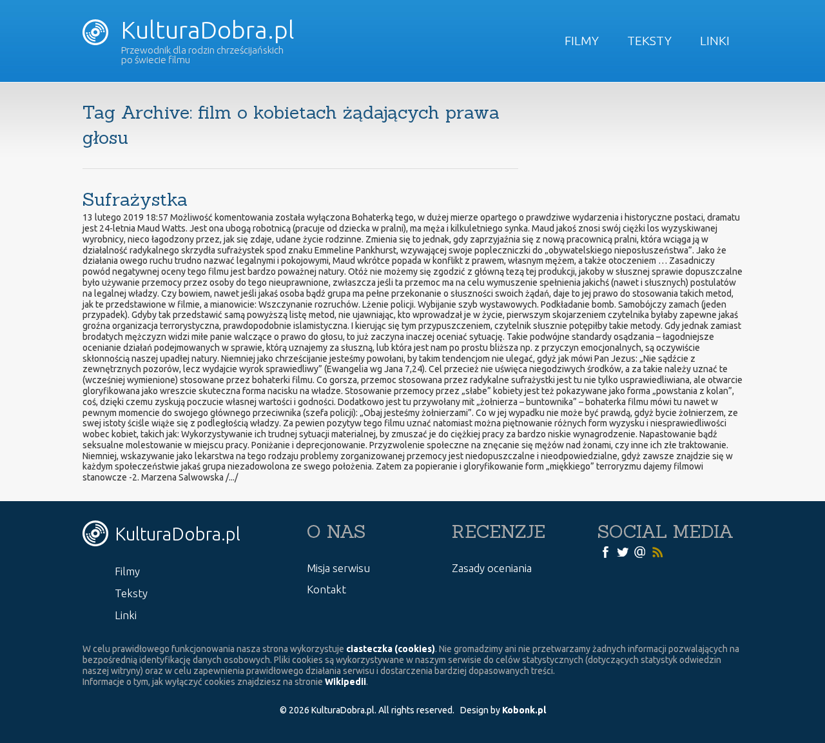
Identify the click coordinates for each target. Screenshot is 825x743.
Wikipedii (345, 682)
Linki (715, 41)
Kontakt (326, 589)
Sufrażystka (135, 199)
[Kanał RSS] (657, 551)
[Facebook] (605, 551)
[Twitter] (622, 551)
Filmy (582, 41)
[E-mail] (640, 551)
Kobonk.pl (524, 710)
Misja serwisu (338, 568)
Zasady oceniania (492, 568)
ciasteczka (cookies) (390, 649)
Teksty (649, 41)
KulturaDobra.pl (205, 29)
